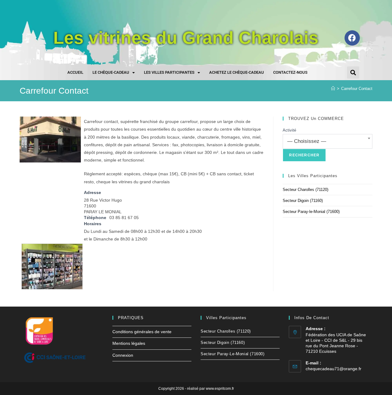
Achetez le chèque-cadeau (236, 72)
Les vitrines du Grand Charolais (185, 37)
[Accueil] (333, 88)
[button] (353, 72)
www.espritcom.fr (220, 388)
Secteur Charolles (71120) (305, 189)
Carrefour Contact (356, 88)
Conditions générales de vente (142, 331)
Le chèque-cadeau (110, 72)
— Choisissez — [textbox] (306, 141)
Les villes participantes (169, 72)
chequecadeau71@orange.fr (333, 368)
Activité (289, 130)
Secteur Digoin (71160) (303, 200)
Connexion (122, 355)
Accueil (75, 72)
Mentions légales (128, 343)
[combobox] (327, 141)
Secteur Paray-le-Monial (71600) (311, 211)
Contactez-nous (290, 72)
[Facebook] (352, 38)
